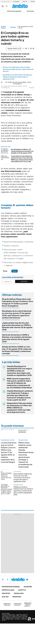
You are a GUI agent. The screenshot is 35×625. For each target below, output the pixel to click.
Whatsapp (27, 579)
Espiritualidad (8, 590)
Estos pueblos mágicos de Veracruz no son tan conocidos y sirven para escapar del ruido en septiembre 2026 (23, 478)
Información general (14, 11)
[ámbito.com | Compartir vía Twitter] (28, 48)
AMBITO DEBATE (28, 604)
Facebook (7, 579)
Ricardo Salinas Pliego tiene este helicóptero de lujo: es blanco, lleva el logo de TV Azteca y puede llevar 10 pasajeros (17, 302)
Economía (30, 11)
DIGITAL (7, 604)
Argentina (16, 597)
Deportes (6, 593)
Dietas (14, 271)
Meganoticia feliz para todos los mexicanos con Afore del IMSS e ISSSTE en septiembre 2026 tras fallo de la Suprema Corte (19, 407)
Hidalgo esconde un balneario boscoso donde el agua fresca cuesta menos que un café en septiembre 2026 (23, 491)
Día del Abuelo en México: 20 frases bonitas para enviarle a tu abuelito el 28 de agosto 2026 (22, 151)
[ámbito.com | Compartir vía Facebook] (26, 48)
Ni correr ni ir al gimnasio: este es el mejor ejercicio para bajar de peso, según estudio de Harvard (18, 69)
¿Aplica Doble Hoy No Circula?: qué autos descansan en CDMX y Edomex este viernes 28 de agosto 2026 (17, 326)
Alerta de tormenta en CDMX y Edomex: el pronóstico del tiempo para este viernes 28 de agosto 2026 (17, 338)
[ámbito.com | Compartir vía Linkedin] (31, 48)
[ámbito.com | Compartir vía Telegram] (33, 48)
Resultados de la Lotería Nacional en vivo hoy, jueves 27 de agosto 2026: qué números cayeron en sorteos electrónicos (16, 314)
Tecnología (16, 1)
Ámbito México (3, 27)
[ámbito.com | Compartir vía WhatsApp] (23, 48)
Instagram (12, 579)
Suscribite (24, 281)
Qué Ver (25, 1)
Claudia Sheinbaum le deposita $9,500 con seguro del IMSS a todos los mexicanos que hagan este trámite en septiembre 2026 (19, 370)
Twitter (3, 579)
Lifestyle (13, 27)
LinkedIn (17, 579)
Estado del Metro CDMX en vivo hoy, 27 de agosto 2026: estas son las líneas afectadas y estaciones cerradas (17, 350)
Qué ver (5, 597)
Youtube (22, 579)
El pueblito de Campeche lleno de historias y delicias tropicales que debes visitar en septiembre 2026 (17, 77)
